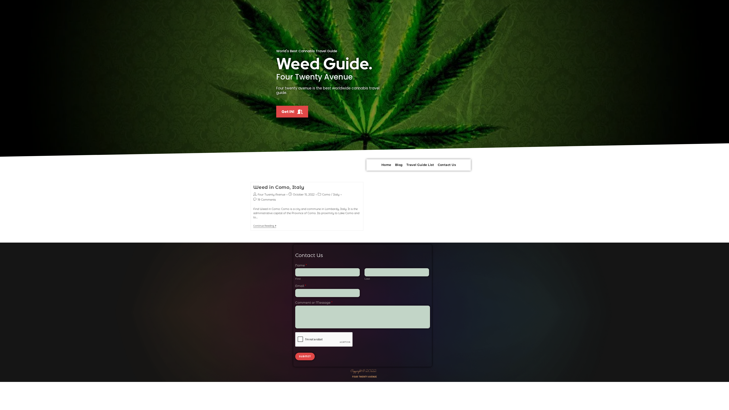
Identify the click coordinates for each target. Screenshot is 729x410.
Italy (336, 194)
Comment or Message (313, 302)
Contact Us (447, 165)
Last (367, 278)
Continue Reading (264, 226)
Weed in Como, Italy (278, 187)
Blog (399, 165)
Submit (305, 356)
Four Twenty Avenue (271, 194)
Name (301, 265)
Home (386, 165)
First (298, 278)
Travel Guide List (420, 165)
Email (300, 286)
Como (326, 194)
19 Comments (267, 199)
